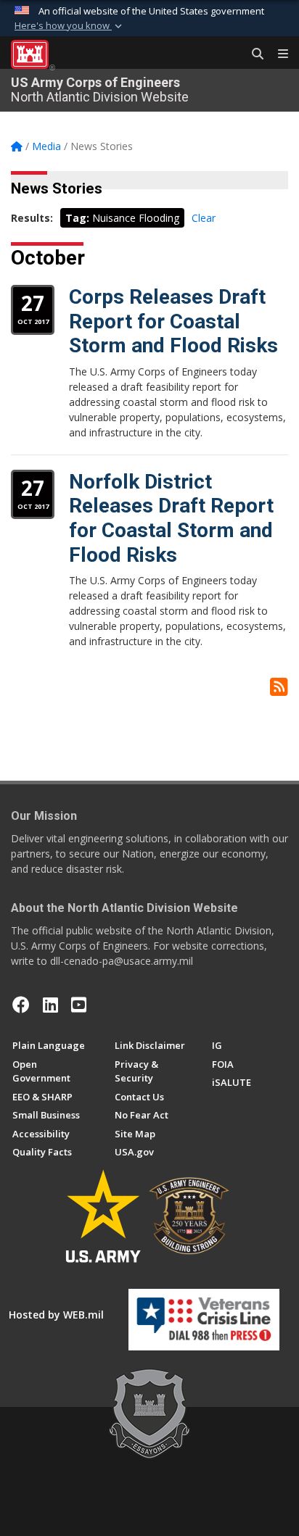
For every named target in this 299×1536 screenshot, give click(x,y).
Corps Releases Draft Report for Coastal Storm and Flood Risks (173, 321)
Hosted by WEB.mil (56, 1314)
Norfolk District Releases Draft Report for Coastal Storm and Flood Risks (171, 518)
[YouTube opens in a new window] (78, 1005)
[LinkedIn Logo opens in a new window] (50, 1005)
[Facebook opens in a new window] (21, 1005)
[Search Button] (252, 54)
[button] (70, 26)
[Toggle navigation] (277, 54)
